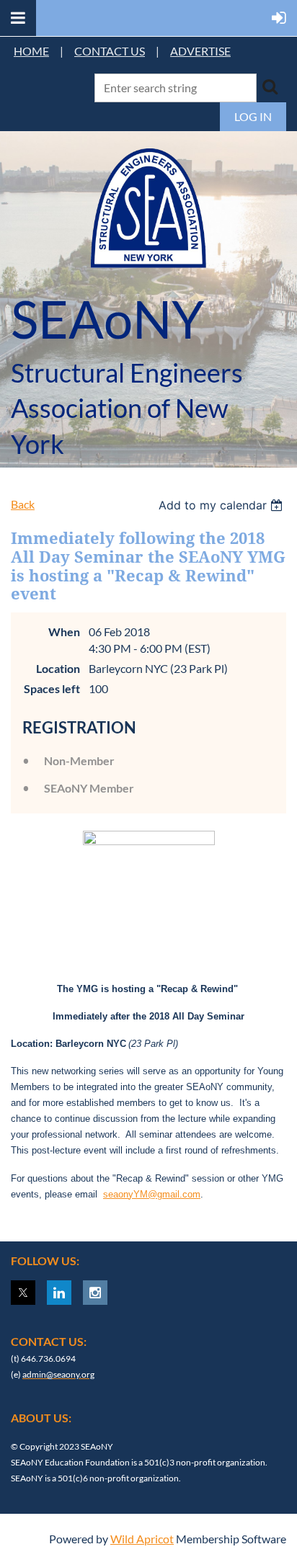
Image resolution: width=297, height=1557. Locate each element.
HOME (31, 51)
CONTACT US (109, 51)
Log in (253, 116)
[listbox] (222, 505)
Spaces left (52, 688)
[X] (23, 1292)
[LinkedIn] (59, 1292)
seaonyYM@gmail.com (151, 1194)
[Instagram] (95, 1292)
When (64, 631)
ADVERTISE (200, 51)
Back (23, 504)
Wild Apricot (142, 1538)
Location (58, 668)
